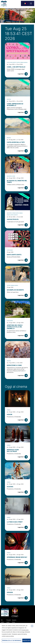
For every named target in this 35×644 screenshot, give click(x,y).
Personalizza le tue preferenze (11, 640)
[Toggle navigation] (31, 3)
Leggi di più (21, 73)
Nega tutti (32, 626)
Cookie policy (25, 630)
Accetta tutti (27, 640)
